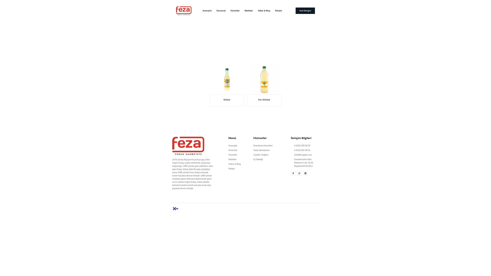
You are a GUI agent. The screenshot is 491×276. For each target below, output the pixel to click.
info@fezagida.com (303, 155)
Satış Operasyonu (261, 150)
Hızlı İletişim (305, 10)
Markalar (249, 10)
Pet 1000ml (264, 99)
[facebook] (310, 3)
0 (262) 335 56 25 (204, 3)
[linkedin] (318, 3)
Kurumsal (221, 10)
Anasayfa (207, 10)
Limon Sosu (251, 32)
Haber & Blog (264, 10)
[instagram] (314, 3)
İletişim (278, 10)
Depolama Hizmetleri (263, 146)
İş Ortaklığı (258, 159)
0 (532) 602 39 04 (302, 150)
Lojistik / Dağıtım (260, 155)
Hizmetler (235, 10)
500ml (227, 99)
